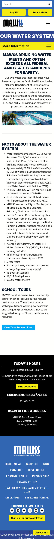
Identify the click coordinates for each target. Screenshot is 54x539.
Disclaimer (12, 497)
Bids (46, 463)
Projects (16, 469)
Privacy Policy (27, 481)
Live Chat (41, 532)
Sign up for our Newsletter (27, 517)
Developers (36, 469)
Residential (13, 463)
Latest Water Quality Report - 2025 (27, 489)
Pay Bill (14, 12)
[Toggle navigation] (48, 23)
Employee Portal (37, 497)
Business (32, 463)
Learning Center (16, 475)
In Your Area (40, 475)
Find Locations (27, 386)
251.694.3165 (27, 401)
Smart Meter (40, 12)
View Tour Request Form (18, 327)
